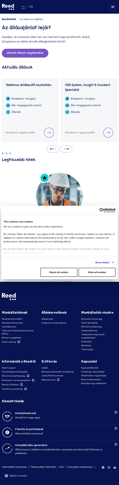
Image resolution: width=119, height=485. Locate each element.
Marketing (86, 345)
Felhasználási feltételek (43, 467)
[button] (49, 132)
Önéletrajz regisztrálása (92, 371)
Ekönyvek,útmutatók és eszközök (58, 371)
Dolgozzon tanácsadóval (54, 322)
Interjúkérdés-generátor (31, 445)
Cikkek (45, 367)
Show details (102, 262)
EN (31, 6)
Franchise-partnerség (12, 389)
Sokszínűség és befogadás (15, 371)
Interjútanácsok (25, 413)
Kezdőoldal (9, 19)
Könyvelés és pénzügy (91, 318)
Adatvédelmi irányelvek (14, 467)
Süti (62, 467)
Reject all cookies (58, 272)
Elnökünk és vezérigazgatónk (16, 380)
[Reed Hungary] (8, 7)
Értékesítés (86, 341)
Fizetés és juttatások (29, 429)
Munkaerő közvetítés (12, 318)
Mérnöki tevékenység (91, 326)
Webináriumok (48, 379)
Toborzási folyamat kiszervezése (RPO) (18, 332)
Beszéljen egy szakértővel (93, 383)
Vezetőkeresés (9, 326)
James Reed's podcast (52, 375)
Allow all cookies (97, 272)
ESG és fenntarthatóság (13, 375)
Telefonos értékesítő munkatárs (28, 85)
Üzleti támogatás (89, 322)
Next (66, 148)
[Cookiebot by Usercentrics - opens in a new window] (101, 210)
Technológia (87, 349)
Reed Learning (9, 341)
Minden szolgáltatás (11, 337)
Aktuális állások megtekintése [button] (25, 53)
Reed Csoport (8, 367)
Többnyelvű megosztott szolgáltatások (92, 336)
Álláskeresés (47, 318)
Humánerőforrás (89, 330)
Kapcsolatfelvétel (89, 367)
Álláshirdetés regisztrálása (93, 375)
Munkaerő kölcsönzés (12, 322)
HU (23, 6)
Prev (52, 148)
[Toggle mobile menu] (112, 6)
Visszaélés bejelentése (80, 467)
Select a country (18, 475)
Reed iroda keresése (91, 379)
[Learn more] (103, 467)
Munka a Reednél (10, 384)
